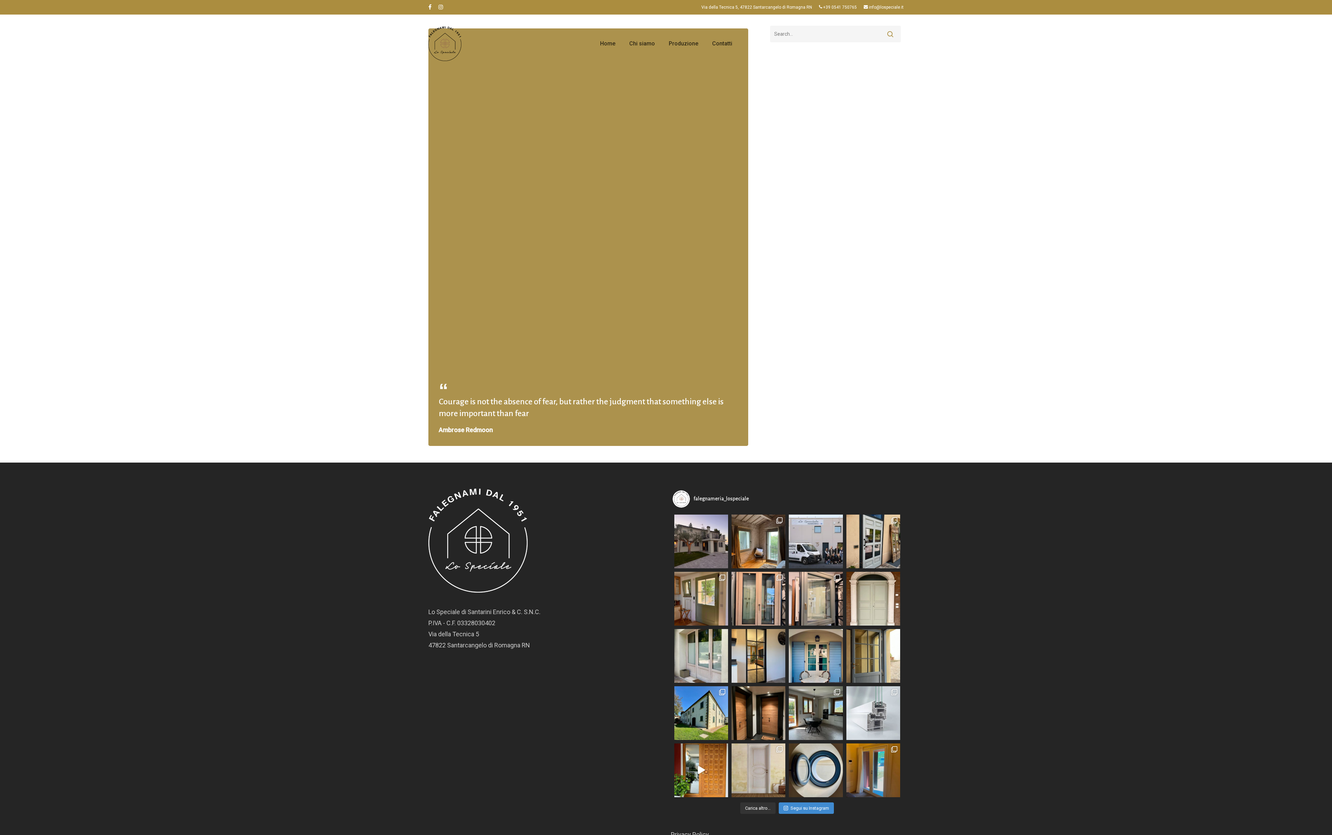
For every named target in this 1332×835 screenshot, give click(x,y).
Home (607, 43)
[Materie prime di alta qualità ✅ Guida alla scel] (758, 541)
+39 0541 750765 (839, 7)
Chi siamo (642, 43)
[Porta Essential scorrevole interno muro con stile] (758, 656)
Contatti (722, 43)
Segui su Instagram (810, 808)
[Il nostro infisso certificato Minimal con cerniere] (873, 770)
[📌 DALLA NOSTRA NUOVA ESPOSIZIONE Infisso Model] (758, 599)
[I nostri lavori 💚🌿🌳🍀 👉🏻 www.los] (701, 713)
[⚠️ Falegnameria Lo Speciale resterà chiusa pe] (816, 541)
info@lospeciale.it (886, 7)
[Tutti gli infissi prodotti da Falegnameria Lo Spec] (873, 656)
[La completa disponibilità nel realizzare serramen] (758, 770)
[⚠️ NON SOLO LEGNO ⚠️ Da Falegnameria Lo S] (873, 713)
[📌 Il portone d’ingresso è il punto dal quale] (873, 599)
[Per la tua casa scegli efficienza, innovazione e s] (816, 713)
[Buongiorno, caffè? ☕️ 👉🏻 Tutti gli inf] (816, 656)
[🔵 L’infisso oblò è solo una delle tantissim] (816, 770)
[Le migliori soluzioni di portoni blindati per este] (758, 713)
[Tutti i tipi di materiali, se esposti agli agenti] (701, 770)
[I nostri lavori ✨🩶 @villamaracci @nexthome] (701, 541)
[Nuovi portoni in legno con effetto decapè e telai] (873, 541)
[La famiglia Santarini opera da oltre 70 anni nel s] (701, 656)
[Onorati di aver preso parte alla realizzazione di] (701, 599)
